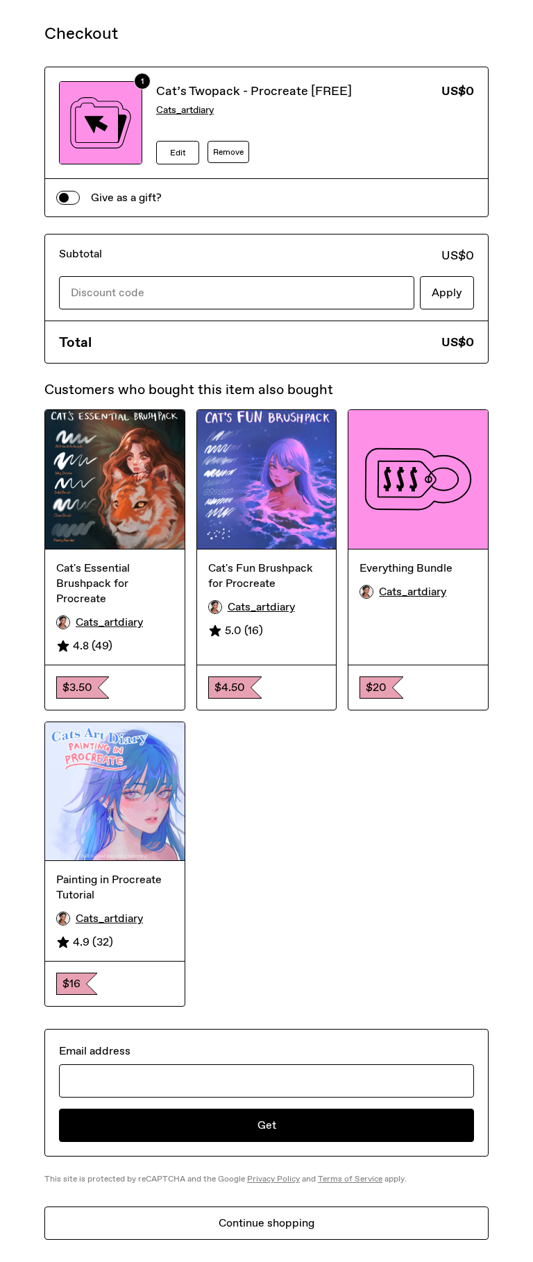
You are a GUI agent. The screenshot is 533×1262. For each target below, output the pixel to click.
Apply (447, 292)
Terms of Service (350, 1179)
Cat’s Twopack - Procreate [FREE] (254, 91)
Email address (94, 1050)
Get (266, 1125)
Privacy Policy (273, 1179)
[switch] (68, 198)
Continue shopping (266, 1222)
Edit (178, 152)
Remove (228, 152)
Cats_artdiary (185, 110)
